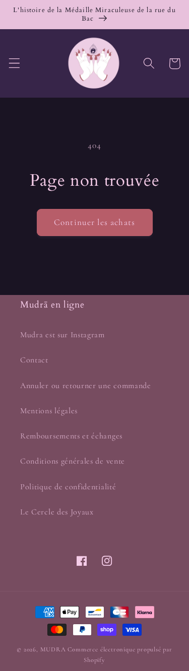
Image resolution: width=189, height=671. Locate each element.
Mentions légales (49, 411)
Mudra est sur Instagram (62, 335)
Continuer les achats (94, 222)
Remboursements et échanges (71, 436)
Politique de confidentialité (68, 487)
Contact (34, 360)
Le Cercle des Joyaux (57, 512)
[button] (14, 64)
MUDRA (53, 649)
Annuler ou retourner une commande (85, 386)
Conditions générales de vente (72, 461)
